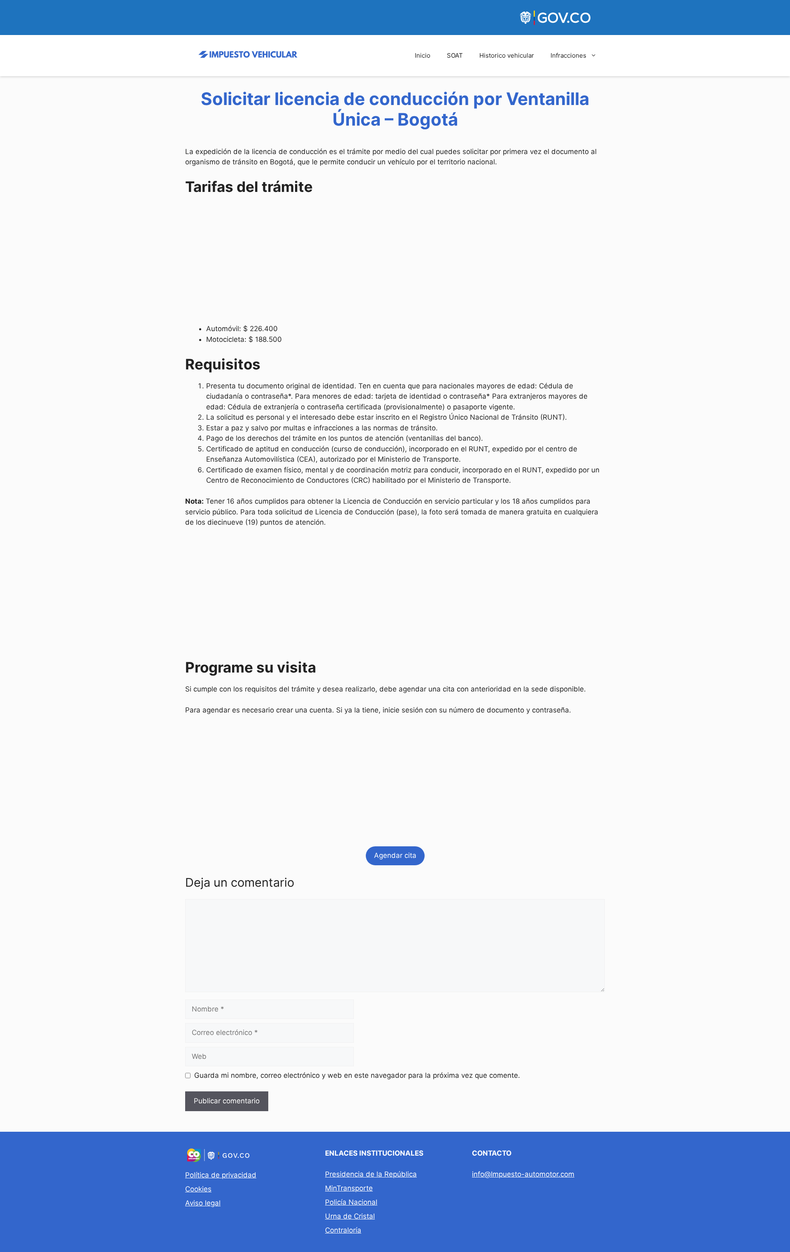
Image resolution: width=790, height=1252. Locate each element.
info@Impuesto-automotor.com (523, 1174)
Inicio (422, 55)
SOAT (455, 55)
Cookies (198, 1189)
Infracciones (568, 55)
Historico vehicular (506, 55)
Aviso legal (203, 1203)
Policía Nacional (351, 1202)
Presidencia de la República (371, 1174)
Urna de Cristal (350, 1216)
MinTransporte (349, 1188)
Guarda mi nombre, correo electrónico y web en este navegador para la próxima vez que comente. (357, 1075)
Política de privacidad (220, 1175)
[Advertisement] (395, 261)
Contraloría (343, 1230)
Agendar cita (395, 855)
